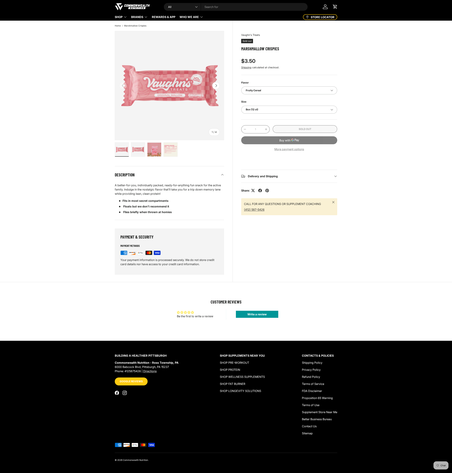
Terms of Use (310, 405)
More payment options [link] (289, 149)
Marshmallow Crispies (135, 26)
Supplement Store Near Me (319, 412)
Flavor (245, 82)
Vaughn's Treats (250, 34)
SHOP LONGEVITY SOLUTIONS (240, 391)
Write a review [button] (257, 314)
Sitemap (307, 433)
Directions (150, 371)
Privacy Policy (311, 369)
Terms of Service (313, 384)
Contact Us (309, 426)
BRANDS (137, 17)
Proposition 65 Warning (317, 398)
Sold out (305, 128)
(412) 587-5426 (254, 209)
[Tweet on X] (253, 190)
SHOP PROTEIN (230, 369)
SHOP (119, 17)
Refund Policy (311, 377)
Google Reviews (131, 381)
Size (243, 101)
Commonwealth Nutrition (135, 460)
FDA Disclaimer (312, 391)
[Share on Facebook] (260, 190)
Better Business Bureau (317, 419)
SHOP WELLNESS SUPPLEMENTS (242, 377)
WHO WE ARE (189, 17)
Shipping (246, 67)
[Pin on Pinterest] (267, 190)
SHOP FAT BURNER (232, 384)
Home (118, 26)
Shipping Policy (312, 362)
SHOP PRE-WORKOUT (234, 362)
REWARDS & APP (163, 17)
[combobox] (236, 7)
